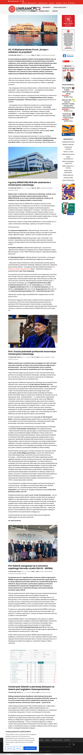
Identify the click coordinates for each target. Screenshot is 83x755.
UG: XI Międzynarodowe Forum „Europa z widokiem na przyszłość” (28, 50)
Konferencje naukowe (48, 55)
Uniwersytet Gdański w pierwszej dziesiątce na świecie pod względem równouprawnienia (31, 688)
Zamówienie (59, 3)
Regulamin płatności (43, 3)
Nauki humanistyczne (47, 357)
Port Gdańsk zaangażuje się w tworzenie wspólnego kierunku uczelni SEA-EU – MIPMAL (30, 567)
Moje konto (51, 3)
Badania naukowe (46, 188)
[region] (21, 740)
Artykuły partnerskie (68, 142)
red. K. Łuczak (25, 55)
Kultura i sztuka (68, 152)
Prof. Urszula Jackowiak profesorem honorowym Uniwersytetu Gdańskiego (32, 352)
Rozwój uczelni (13, 190)
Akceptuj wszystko (30, 748)
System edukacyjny (68, 180)
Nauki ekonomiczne (68, 154)
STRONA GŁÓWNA (36, 7)
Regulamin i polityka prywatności (29, 3)
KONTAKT (55, 11)
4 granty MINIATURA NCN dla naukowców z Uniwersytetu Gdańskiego (29, 183)
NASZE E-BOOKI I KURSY (60, 7)
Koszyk (64, 3)
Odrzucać (18, 748)
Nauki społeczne (68, 175)
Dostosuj (9, 748)
